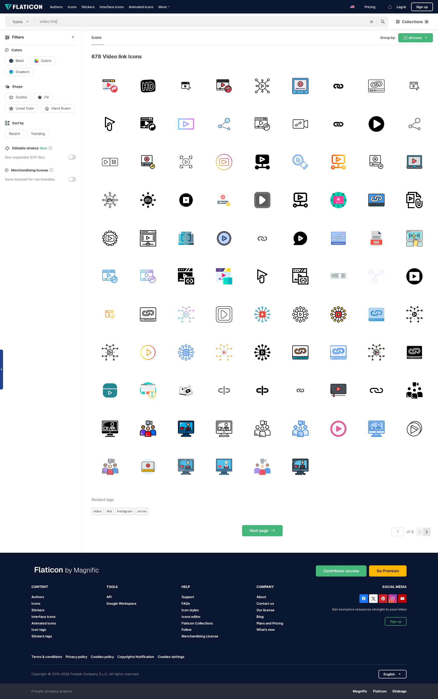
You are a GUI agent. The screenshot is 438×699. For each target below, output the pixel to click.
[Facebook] (363, 598)
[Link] (186, 86)
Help (185, 587)
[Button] (148, 86)
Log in (401, 7)
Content (39, 587)
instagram (125, 511)
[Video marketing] (414, 238)
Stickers (88, 7)
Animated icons (141, 7)
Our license (266, 610)
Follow (186, 630)
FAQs (185, 603)
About (261, 597)
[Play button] (376, 124)
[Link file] (376, 238)
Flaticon (380, 691)
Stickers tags (41, 636)
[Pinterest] (383, 598)
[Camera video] (300, 124)
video (97, 511)
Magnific (360, 691)
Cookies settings (171, 657)
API (109, 597)
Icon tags (38, 630)
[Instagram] (392, 598)
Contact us (265, 603)
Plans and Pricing (270, 623)
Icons (72, 7)
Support (187, 597)
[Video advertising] (148, 238)
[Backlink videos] (110, 238)
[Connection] (224, 124)
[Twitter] (373, 598)
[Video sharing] (110, 86)
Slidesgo (399, 691)
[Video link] (148, 162)
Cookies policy (102, 657)
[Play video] (414, 162)
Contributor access (341, 570)
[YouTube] (402, 598)
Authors (56, 7)
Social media (394, 587)
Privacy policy (76, 657)
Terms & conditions (46, 657)
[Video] (338, 86)
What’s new (266, 630)
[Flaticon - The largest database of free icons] (23, 7)
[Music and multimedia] (338, 390)
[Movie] (300, 86)
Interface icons (112, 7)
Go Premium (388, 570)
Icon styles (190, 610)
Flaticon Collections (197, 623)
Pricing (369, 7)
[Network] (110, 200)
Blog (260, 617)
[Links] (338, 238)
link (109, 511)
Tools (112, 587)
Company (265, 587)
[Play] (110, 162)
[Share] (262, 86)
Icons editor (190, 617)
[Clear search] (371, 21)
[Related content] (186, 238)
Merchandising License (199, 636)
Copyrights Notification (135, 657)
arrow (142, 511)
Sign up (422, 7)
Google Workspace (121, 603)
